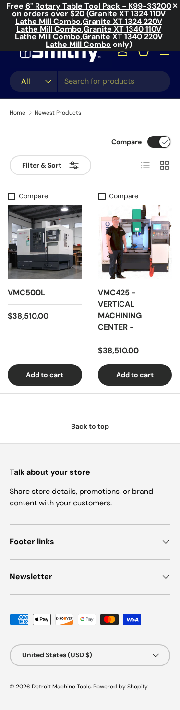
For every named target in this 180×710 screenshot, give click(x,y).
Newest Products (58, 112)
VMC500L (26, 292)
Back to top (90, 426)
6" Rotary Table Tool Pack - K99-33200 (98, 6)
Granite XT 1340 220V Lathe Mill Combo (104, 40)
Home (17, 112)
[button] (143, 50)
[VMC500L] (45, 242)
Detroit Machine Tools (61, 686)
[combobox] (90, 81)
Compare (126, 141)
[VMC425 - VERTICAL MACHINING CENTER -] (135, 242)
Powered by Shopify (120, 686)
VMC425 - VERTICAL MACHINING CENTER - (120, 309)
